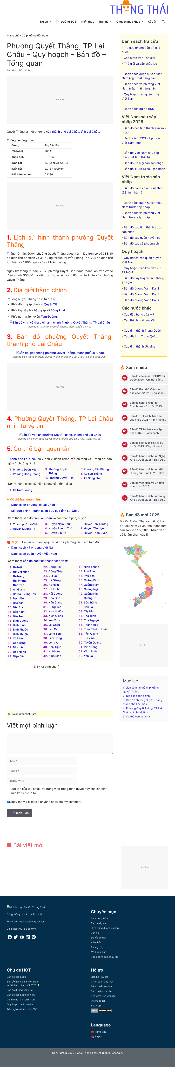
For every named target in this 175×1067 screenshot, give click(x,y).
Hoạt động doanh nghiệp (105, 928)
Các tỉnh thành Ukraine (139, 346)
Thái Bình (90, 616)
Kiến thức (87, 21)
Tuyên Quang (92, 642)
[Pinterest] (34, 938)
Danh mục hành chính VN (21, 999)
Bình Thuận (20, 634)
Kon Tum (54, 620)
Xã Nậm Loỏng (22, 490)
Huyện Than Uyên (95, 533)
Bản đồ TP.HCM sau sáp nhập (144, 169)
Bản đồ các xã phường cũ (141, 243)
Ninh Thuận (91, 567)
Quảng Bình (91, 580)
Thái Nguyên (92, 620)
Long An (54, 642)
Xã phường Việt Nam (35, 35)
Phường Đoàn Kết (24, 469)
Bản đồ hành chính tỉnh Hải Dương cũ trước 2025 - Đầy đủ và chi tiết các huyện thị (147, 471)
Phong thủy (97, 947)
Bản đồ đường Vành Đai (20, 989)
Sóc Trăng (90, 602)
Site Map (96, 1005)
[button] (163, 21)
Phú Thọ (89, 571)
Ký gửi (152, 21)
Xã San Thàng (93, 473)
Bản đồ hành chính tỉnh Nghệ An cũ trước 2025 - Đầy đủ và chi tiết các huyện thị (147, 457)
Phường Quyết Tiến (61, 477)
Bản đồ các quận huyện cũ (142, 237)
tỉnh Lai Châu (90, 131)
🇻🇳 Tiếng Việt (98, 1031)
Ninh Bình (55, 656)
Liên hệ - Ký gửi (99, 976)
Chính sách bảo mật (102, 981)
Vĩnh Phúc (91, 651)
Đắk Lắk (18, 647)
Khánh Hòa (56, 611)
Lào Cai (53, 629)
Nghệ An (54, 651)
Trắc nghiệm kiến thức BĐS (22, 1009)
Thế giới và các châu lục (140, 63)
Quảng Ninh (91, 593)
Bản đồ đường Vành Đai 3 (141, 294)
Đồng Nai (55, 567)
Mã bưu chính (98, 951)
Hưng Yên (55, 607)
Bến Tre (18, 616)
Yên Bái (88, 656)
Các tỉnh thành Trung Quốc (142, 330)
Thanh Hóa (91, 624)
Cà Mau (18, 638)
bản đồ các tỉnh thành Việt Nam (45, 561)
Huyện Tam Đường (96, 524)
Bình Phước (20, 629)
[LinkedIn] (28, 938)
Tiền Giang (91, 633)
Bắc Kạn (18, 603)
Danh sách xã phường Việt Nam (33, 547)
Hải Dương (55, 593)
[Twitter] (16, 938)
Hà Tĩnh (54, 589)
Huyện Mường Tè (24, 528)
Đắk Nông (19, 651)
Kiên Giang (56, 616)
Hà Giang (55, 580)
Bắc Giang (19, 607)
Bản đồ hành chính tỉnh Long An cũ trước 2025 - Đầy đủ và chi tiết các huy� (147, 498)
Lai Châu (54, 624)
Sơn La (88, 607)
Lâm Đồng (55, 638)
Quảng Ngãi (91, 589)
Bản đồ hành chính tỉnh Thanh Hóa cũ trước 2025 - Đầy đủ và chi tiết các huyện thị (147, 404)
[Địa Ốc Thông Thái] (139, 7)
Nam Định (55, 647)
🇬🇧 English (96, 1036)
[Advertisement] (60, 100)
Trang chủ (13, 35)
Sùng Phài (58, 310)
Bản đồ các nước (16, 976)
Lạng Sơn (55, 633)
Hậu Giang (55, 602)
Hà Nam (54, 584)
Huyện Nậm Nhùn (60, 524)
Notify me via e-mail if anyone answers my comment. (45, 802)
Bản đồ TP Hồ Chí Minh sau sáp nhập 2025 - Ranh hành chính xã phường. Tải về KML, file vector (148, 417)
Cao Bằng (19, 643)
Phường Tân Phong (96, 469)
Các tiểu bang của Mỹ (139, 314)
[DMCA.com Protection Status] (101, 1011)
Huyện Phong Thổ (60, 528)
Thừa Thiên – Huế (95, 629)
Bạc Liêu (18, 598)
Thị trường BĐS (66, 21)
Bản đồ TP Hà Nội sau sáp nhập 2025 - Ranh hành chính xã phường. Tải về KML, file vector (148, 431)
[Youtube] (22, 938)
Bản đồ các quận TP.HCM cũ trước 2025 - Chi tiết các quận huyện (147, 377)
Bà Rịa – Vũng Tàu (24, 594)
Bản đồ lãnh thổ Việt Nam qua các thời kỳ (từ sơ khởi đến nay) (146, 391)
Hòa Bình (54, 598)
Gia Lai (53, 575)
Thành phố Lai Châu (22, 459)
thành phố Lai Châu (65, 131)
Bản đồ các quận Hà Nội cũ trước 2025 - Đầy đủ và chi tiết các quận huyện (146, 444)
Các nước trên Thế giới (139, 58)
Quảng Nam (91, 584)
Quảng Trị (90, 598)
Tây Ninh (89, 611)
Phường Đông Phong (26, 474)
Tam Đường (49, 316)
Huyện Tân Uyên (94, 528)
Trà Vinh (89, 638)
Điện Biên (19, 656)
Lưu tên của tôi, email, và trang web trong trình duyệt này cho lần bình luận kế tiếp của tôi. (59, 791)
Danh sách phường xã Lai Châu (33, 504)
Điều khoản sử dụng (102, 986)
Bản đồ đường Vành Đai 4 (141, 300)
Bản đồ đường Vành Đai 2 (141, 288)
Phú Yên (89, 575)
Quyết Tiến (51, 304)
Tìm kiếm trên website (103, 995)
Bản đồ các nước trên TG (21, 994)
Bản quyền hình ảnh (102, 991)
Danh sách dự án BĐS (139, 109)
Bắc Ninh (19, 611)
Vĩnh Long (91, 647)
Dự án (44, 21)
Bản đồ (104, 21)
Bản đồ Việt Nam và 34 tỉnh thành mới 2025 (147, 484)
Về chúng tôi (98, 1000)
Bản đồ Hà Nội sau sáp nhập (143, 163)
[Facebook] (10, 938)
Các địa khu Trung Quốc (140, 336)
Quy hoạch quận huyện (20, 1004)
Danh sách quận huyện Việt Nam (34, 553)
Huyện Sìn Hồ (57, 533)
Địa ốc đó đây (98, 937)
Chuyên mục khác (128, 21)
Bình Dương (20, 620)
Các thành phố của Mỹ (139, 320)
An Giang (19, 589)
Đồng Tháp (56, 571)
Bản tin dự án (98, 923)
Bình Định (19, 625)
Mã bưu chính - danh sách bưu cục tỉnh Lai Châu (45, 510)
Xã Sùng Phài (92, 478)
